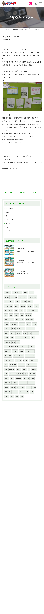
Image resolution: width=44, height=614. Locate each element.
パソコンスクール (33, 310)
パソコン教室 (21, 387)
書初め (7, 387)
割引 (24, 333)
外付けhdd (21, 365)
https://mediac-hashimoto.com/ (12, 139)
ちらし (28, 324)
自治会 (19, 333)
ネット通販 (8, 356)
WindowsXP (18, 378)
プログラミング (11, 223)
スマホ (29, 387)
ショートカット (9, 360)
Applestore (7, 292)
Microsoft (23, 306)
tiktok (32, 378)
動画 (32, 392)
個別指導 (7, 392)
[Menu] (40, 3)
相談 (13, 329)
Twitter (24, 369)
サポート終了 (23, 297)
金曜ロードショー (31, 365)
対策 (29, 333)
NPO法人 (22, 324)
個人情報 (32, 374)
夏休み (17, 315)
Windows (30, 306)
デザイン (14, 351)
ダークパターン (29, 351)
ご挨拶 (16, 306)
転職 (17, 396)
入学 (12, 378)
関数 (11, 315)
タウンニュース (9, 301)
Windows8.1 (14, 297)
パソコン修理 (32, 297)
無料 (6, 365)
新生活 (7, 378)
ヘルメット (14, 324)
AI (24, 310)
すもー (13, 333)
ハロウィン (23, 383)
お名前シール (33, 360)
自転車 (7, 324)
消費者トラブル (9, 320)
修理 (13, 342)
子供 (7, 227)
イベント (26, 378)
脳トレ (18, 301)
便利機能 (7, 342)
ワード (7, 396)
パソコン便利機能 (18, 356)
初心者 (8, 212)
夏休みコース (20, 329)
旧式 (26, 374)
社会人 (30, 301)
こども (34, 324)
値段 (18, 342)
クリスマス (31, 383)
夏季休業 (7, 383)
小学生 (7, 333)
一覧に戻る (22, 193)
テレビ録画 (13, 365)
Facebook (34, 369)
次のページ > (36, 193)
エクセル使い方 (17, 292)
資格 (7, 216)
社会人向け (9, 219)
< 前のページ (8, 193)
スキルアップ (8, 306)
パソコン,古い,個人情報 (16, 374)
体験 (34, 387)
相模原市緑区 (19, 320)
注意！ (18, 369)
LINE (6, 369)
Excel (6, 315)
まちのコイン (29, 320)
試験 (21, 310)
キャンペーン (8, 310)
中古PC (7, 297)
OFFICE (25, 292)
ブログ (4, 185)
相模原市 (28, 315)
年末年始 (18, 360)
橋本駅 (25, 360)
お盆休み (35, 333)
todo (33, 338)
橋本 (16, 310)
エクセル (14, 392)
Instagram (11, 369)
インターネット (24, 392)
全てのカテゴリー (11, 209)
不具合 (36, 306)
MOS (12, 396)
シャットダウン (30, 356)
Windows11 (7, 351)
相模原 (13, 387)
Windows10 (31, 347)
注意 (6, 374)
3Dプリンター (30, 329)
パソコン (7, 329)
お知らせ (14, 383)
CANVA (21, 351)
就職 (22, 396)
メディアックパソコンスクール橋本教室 (16, 347)
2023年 (7, 338)
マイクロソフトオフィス (22, 338)
